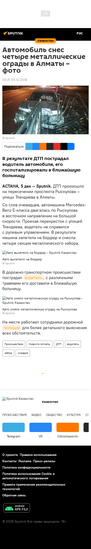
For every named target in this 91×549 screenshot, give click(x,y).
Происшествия (13, 344)
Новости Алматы (39, 344)
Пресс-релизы (44, 461)
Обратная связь (14, 495)
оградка (23, 353)
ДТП (58, 344)
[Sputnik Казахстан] (14, 35)
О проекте (10, 455)
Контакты (9, 461)
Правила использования (38, 455)
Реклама (24, 461)
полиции (12, 327)
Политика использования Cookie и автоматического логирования (28, 476)
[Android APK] (16, 508)
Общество (54, 415)
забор (8, 353)
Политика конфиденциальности (26, 467)
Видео (36, 415)
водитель (33, 277)
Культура (74, 415)
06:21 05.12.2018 (14, 80)
